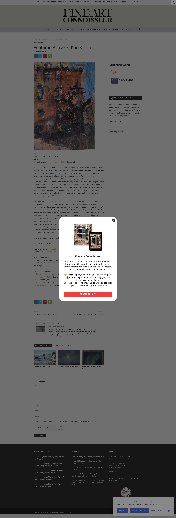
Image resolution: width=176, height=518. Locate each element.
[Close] (113, 220)
